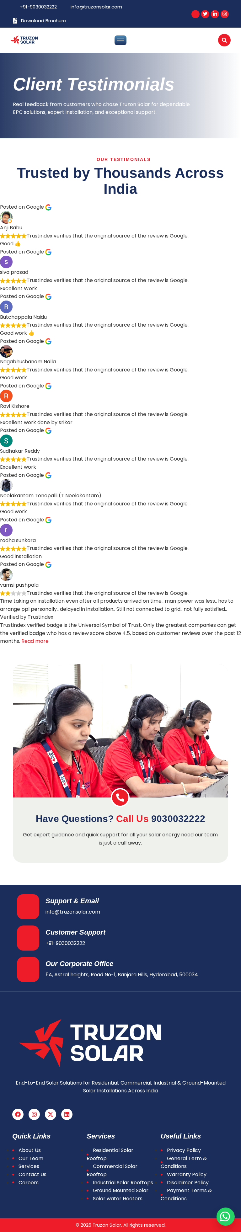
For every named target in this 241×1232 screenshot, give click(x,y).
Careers (29, 1182)
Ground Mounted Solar (120, 1190)
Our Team (31, 1158)
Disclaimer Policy (188, 1182)
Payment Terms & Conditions (186, 1194)
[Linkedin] (66, 1114)
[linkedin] (215, 14)
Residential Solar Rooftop (110, 1154)
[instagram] (225, 14)
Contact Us (32, 1174)
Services (29, 1166)
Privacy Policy (184, 1150)
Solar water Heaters (117, 1198)
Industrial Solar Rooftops (123, 1182)
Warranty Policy (186, 1174)
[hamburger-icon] (120, 40)
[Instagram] (34, 1114)
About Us (30, 1150)
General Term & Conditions (184, 1162)
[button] (224, 40)
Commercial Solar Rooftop (112, 1170)
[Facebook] (195, 14)
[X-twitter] (50, 1114)
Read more (35, 641)
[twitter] (205, 14)
